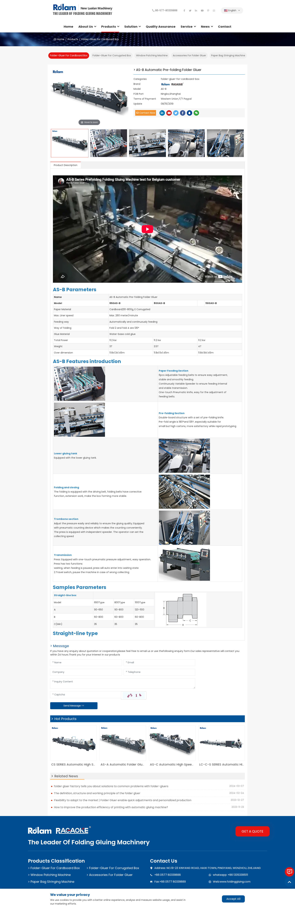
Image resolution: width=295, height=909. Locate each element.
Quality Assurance (160, 26)
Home (68, 26)
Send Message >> (74, 705)
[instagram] (214, 10)
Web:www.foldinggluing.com (231, 882)
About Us (85, 26)
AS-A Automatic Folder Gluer (123, 764)
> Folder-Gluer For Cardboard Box (54, 868)
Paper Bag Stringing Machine (228, 55)
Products (108, 26)
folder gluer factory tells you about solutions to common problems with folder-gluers (111, 786)
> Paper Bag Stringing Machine (51, 881)
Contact (224, 26)
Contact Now (147, 112)
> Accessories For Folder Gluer (110, 875)
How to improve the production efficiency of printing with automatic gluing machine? (111, 807)
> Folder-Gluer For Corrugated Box (113, 868)
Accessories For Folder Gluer (189, 55)
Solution (130, 26)
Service (187, 26)
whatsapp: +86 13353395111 (230, 875)
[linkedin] (196, 10)
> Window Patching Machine (49, 875)
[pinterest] (208, 10)
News (205, 26)
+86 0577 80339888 (167, 875)
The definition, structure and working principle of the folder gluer (97, 793)
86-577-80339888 (166, 10)
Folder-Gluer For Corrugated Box (112, 55)
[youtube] (202, 10)
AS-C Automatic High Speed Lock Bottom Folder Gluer (192, 764)
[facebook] (184, 10)
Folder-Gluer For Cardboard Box (100, 39)
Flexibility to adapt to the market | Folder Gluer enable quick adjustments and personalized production (122, 800)
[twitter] (190, 10)
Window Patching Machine (152, 55)
